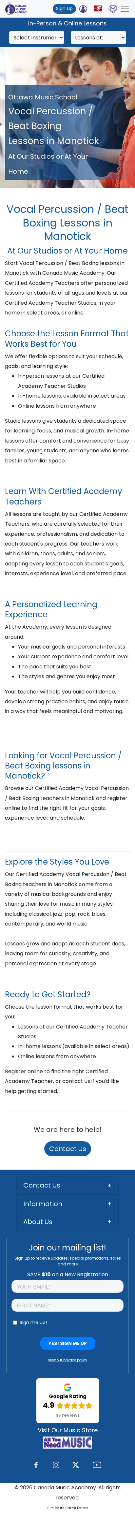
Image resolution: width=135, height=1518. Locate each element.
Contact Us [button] (41, 1185)
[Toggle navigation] (125, 8)
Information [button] (42, 1203)
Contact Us (67, 1148)
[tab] (67, 1185)
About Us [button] (37, 1221)
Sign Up (64, 8)
